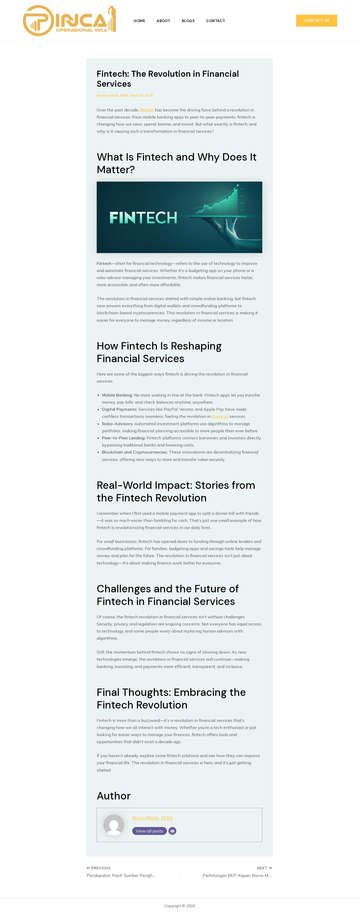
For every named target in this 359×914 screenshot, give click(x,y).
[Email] (172, 831)
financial (220, 416)
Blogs (188, 21)
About (163, 21)
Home (139, 21)
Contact (215, 21)
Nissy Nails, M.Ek (152, 818)
